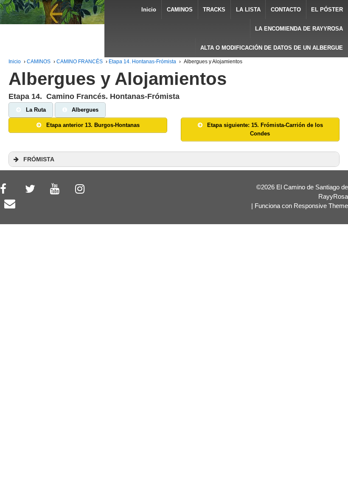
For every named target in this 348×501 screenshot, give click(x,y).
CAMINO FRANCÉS (79, 62)
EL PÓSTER (327, 9)
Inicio (148, 9)
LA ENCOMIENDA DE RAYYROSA (299, 28)
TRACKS (214, 9)
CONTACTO (286, 9)
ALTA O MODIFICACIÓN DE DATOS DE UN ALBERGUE (271, 48)
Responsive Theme (321, 206)
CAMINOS (180, 9)
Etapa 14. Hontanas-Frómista (142, 62)
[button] (174, 159)
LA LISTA (248, 9)
